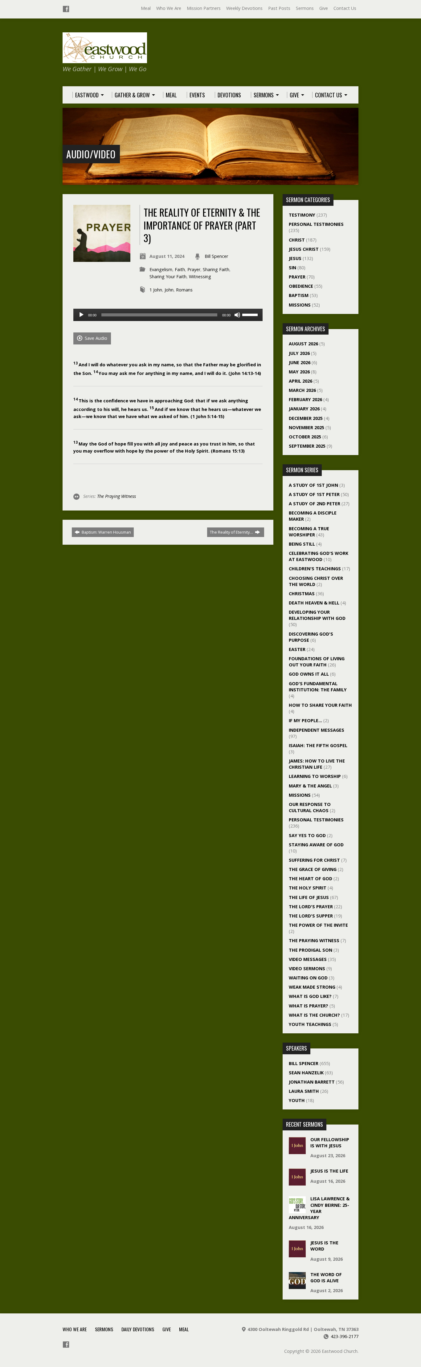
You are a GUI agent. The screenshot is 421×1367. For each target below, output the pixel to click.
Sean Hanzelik (306, 1073)
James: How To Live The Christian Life (317, 764)
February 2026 (305, 399)
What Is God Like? (310, 996)
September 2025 (307, 446)
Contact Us (344, 8)
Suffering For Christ (314, 860)
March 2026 (302, 390)
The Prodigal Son (310, 950)
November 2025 (306, 427)
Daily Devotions (137, 1329)
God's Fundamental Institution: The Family (318, 687)
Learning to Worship (315, 776)
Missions (300, 305)
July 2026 (299, 353)
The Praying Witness (116, 496)
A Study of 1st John (313, 485)
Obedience (301, 286)
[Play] (81, 315)
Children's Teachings (315, 569)
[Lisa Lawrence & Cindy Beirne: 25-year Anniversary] (297, 1210)
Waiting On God (308, 978)
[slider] (251, 314)
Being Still (302, 544)
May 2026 (299, 372)
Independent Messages (316, 730)
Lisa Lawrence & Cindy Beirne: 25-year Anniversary (319, 1208)
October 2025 (305, 437)
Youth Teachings (310, 1024)
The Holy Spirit (307, 888)
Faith (180, 269)
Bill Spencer (216, 256)
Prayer (193, 269)
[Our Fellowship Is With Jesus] (297, 1151)
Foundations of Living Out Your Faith (317, 662)
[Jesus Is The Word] (297, 1254)
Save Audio (95, 338)
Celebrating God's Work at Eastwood (318, 556)
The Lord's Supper (311, 916)
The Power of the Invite (318, 925)
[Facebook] (66, 9)
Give (323, 8)
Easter (297, 649)
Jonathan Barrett (312, 1082)
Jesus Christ (304, 249)
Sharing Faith (216, 269)
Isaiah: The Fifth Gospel (318, 745)
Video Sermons (307, 968)
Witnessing (200, 276)
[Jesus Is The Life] (297, 1182)
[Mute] (237, 315)
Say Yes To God (307, 835)
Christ (297, 240)
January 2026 (304, 409)
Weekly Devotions (244, 8)
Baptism (299, 295)
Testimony (302, 215)
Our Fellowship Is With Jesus (329, 1143)
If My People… (305, 720)
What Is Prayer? (308, 1006)
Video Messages (308, 959)
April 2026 (300, 381)
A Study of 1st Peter (314, 494)
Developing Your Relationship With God (317, 615)
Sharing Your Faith (167, 276)
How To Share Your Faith (320, 705)
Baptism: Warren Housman (106, 532)
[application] (168, 315)
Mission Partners (204, 8)
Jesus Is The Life (329, 1171)
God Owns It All (309, 674)
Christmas (302, 593)
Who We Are (168, 8)
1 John (155, 290)
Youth (297, 1100)
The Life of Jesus (309, 897)
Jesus (295, 258)
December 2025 (306, 418)
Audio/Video (91, 154)
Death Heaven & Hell (314, 603)
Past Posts (279, 8)
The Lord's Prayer (311, 906)
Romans (184, 290)
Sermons (305, 8)
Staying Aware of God (316, 845)
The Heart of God (310, 878)
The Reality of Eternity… (232, 532)
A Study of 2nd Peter (314, 504)
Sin (292, 268)
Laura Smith (304, 1091)
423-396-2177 (344, 1336)
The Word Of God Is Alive (326, 1277)
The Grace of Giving (313, 869)
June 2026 (299, 362)
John (169, 290)
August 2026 (303, 344)
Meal (146, 8)
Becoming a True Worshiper (309, 532)
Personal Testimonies (316, 224)
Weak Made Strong (312, 987)
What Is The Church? (314, 1015)
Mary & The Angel (310, 786)
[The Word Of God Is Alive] (297, 1286)
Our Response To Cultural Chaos (310, 807)
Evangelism (160, 269)
